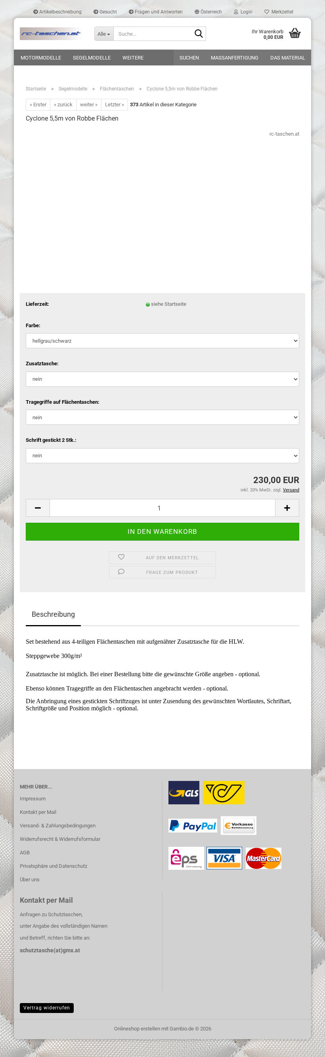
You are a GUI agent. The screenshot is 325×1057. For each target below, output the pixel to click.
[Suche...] (198, 34)
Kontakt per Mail (38, 812)
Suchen (189, 58)
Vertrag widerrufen (46, 1008)
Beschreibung (53, 614)
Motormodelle (41, 58)
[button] (208, 12)
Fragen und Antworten (158, 12)
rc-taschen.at (284, 134)
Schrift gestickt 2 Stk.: (51, 440)
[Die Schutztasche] (51, 34)
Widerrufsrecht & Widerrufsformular (60, 839)
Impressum (33, 799)
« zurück (63, 104)
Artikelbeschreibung (60, 12)
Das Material (287, 58)
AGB (25, 853)
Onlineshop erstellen (137, 1029)
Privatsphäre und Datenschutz (53, 866)
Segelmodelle (92, 58)
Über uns (30, 879)
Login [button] (245, 12)
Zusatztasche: (42, 363)
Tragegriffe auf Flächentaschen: (62, 402)
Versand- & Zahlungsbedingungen (58, 826)
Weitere (132, 58)
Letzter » (114, 104)
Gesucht (107, 12)
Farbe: (33, 325)
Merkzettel (281, 12)
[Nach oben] (303, 1045)
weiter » (89, 104)
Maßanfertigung (234, 58)
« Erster (38, 104)
